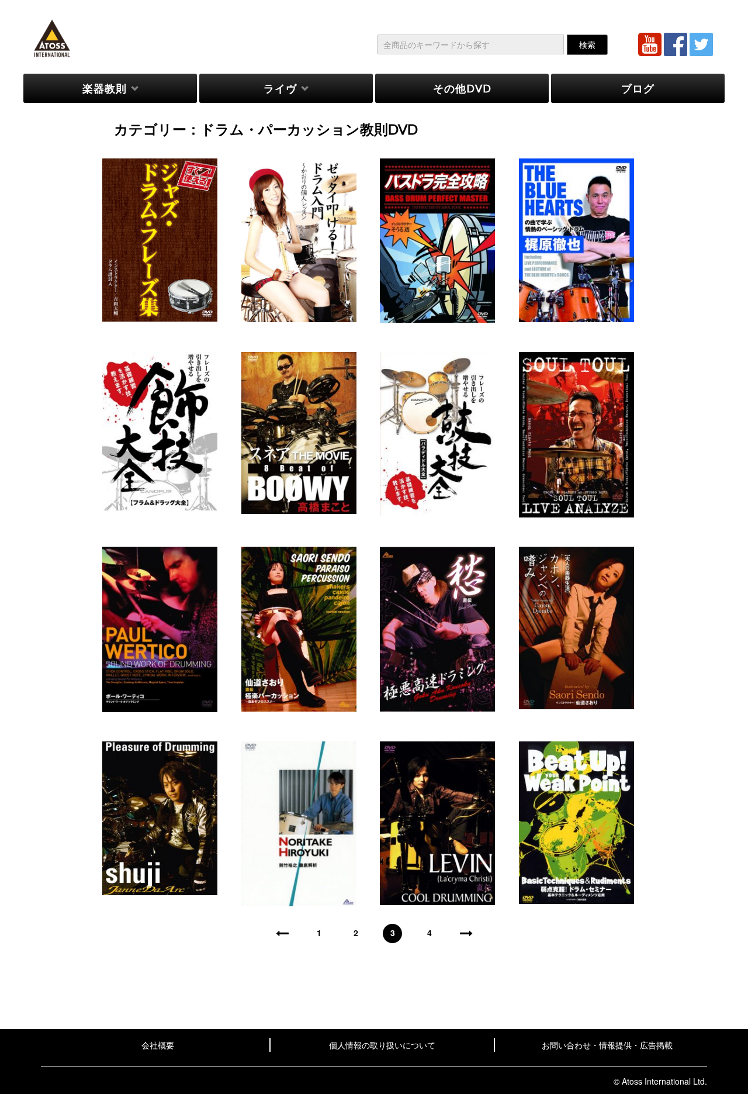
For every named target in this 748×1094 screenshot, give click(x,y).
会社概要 (157, 1045)
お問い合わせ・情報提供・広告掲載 (607, 1045)
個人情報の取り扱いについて (382, 1045)
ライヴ (280, 88)
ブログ (637, 88)
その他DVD (462, 88)
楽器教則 (104, 88)
